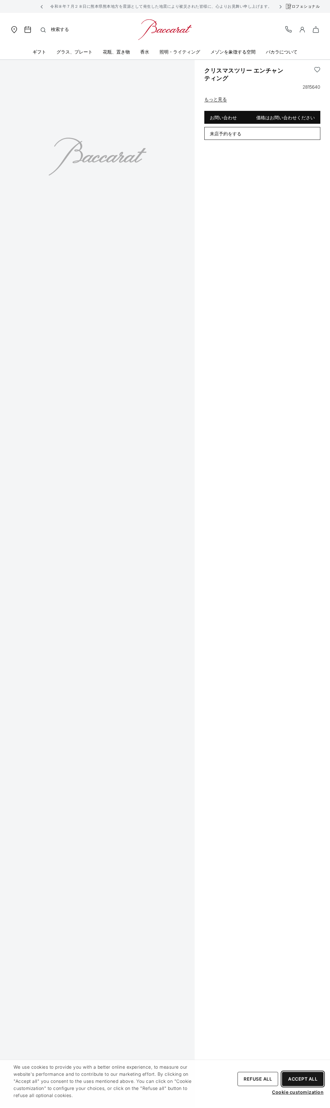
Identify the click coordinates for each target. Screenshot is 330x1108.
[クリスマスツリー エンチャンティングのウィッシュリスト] (317, 74)
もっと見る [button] (215, 99)
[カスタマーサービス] (289, 29)
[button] (42, 6)
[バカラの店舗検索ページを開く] (14, 29)
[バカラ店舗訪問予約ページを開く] (28, 30)
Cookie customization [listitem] (298, 1092)
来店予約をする (225, 133)
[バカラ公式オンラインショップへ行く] (165, 29)
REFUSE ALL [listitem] (258, 1079)
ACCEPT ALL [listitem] (302, 1079)
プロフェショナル (303, 6)
